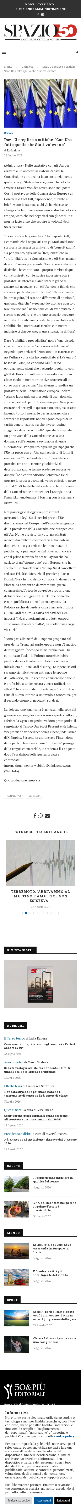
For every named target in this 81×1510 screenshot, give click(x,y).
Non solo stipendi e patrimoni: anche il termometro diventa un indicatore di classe (36, 1093)
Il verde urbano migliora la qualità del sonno (53, 1179)
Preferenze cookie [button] (19, 1500)
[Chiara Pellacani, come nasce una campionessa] (16, 1344)
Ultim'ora (27, 66)
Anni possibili (13, 1062)
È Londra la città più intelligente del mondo (50, 1273)
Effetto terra (13, 1086)
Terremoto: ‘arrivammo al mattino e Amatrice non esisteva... (40, 896)
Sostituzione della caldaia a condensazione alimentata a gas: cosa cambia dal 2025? (36, 1117)
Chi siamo (45, 4)
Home (29, 4)
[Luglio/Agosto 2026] (40, 984)
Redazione (14, 150)
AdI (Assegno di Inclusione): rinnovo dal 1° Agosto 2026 (40, 1141)
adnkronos (14, 795)
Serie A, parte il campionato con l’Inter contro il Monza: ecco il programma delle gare (54, 1315)
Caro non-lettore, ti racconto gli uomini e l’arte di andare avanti (40, 1046)
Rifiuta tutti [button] (63, 1500)
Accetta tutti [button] (44, 1500)
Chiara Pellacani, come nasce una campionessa (54, 1340)
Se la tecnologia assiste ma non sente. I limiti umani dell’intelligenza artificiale (37, 1070)
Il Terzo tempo (14, 1038)
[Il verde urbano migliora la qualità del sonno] (16, 1184)
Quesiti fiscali (13, 1110)
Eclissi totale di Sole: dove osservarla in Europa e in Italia (52, 1248)
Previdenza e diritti (17, 1134)
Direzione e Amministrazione (40, 9)
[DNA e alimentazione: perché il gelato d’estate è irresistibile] (16, 1209)
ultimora (34, 795)
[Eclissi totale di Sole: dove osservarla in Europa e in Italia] (16, 1251)
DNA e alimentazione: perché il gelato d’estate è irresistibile (54, 1206)
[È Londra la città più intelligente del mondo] (16, 1277)
